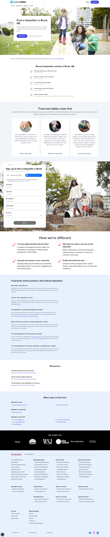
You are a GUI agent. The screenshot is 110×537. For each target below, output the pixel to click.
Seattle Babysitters (61, 422)
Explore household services (86, 499)
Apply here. (39, 36)
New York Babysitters (18, 419)
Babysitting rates (15, 469)
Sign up (95, 2)
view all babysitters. (59, 58)
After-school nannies (16, 479)
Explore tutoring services (40, 489)
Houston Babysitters (39, 472)
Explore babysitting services (20, 405)
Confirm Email (9, 205)
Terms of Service (26, 181)
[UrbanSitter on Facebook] (89, 533)
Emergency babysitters (18, 489)
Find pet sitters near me (40, 501)
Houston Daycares (83, 469)
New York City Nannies (63, 467)
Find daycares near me (85, 462)
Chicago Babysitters (39, 479)
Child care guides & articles (18, 464)
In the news (32, 521)
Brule (31, 5)
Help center (14, 516)
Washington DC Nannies (63, 476)
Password (8, 213)
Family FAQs (14, 462)
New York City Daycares (85, 464)
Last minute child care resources (19, 474)
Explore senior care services (64, 499)
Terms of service (33, 532)
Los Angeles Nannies (62, 469)
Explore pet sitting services (41, 499)
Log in (87, 2)
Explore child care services (86, 489)
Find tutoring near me (40, 491)
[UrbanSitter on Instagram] (93, 533)
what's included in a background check (28, 316)
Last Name (9, 191)
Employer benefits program (36, 523)
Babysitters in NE (17, 412)
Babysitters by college (62, 405)
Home (12, 5)
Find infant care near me (63, 491)
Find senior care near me (63, 501)
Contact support (15, 513)
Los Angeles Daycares (84, 467)
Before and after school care (18, 476)
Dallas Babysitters (17, 424)
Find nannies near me (62, 464)
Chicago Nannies (61, 479)
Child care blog (15, 467)
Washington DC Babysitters (41, 476)
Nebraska (26, 5)
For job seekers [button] (29, 454)
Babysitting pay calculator (18, 472)
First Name (9, 184)
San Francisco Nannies (62, 474)
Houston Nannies (61, 472)
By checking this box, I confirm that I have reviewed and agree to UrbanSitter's (23, 180)
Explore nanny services (63, 462)
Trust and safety (33, 516)
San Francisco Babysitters (63, 419)
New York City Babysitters (41, 467)
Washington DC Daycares (85, 474)
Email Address (10, 198)
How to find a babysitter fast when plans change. (23, 379)
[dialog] (2, 534)
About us (31, 513)
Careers (31, 518)
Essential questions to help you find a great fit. (23, 385)
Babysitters (19, 5)
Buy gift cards (14, 518)
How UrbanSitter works (17, 460)
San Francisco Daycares (85, 472)
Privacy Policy (17, 181)
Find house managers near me (87, 501)
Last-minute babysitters (18, 491)
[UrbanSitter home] (18, 2)
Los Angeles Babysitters (19, 422)
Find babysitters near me (40, 464)
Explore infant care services (64, 489)
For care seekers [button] (16, 454)
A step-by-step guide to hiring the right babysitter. (24, 373)
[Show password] (41, 215)
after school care (36, 337)
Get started (22, 36)
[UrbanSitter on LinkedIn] (97, 533)
